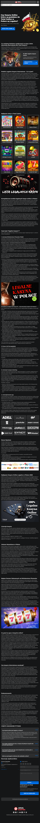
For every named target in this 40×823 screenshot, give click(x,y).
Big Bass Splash (20, 142)
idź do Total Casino (7, 28)
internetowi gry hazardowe (22, 599)
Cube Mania (7, 172)
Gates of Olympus (6, 142)
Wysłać (29, 782)
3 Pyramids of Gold (33, 142)
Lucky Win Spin (33, 172)
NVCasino (33, 558)
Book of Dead (33, 127)
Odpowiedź (3, 767)
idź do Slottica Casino (28, 62)
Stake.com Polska (25, 558)
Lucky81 (33, 157)
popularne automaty (12, 312)
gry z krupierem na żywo (10, 313)
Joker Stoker (20, 127)
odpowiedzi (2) (4, 769)
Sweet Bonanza (7, 127)
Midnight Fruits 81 (6, 157)
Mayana (20, 157)
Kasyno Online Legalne (7, 4)
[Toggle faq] (36, 729)
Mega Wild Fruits (20, 172)
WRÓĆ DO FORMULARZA (29, 793)
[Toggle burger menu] (38, 2)
